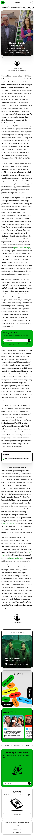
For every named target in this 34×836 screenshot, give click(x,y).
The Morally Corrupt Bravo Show (12, 735)
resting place (19, 558)
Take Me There (17, 814)
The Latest (5, 7)
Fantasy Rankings (15, 7)
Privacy (15, 822)
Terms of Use (8, 822)
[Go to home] (3, 2)
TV (17, 39)
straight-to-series (8, 524)
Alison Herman (18, 68)
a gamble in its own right (21, 248)
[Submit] (29, 340)
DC (6, 655)
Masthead (17, 745)
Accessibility (17, 825)
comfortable (10, 558)
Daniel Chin (12, 664)
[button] (17, 2)
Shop (27, 745)
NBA (24, 7)
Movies (31, 729)
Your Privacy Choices (23, 822)
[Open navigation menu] (31, 2)
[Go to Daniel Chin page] (6, 664)
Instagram (15, 829)
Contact (6, 745)
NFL (29, 7)
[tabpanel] (17, 459)
